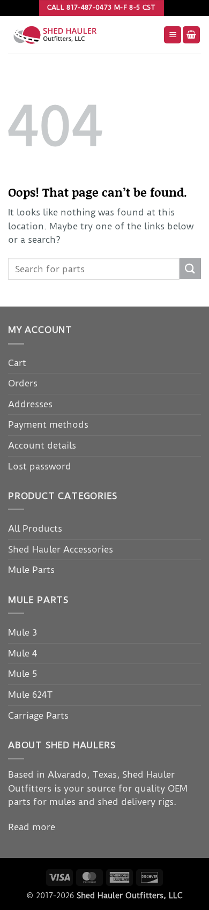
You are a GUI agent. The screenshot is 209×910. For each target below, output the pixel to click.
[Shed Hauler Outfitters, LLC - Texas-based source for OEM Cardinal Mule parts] (81, 35)
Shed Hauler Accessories (60, 549)
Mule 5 (22, 673)
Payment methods (48, 424)
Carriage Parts (38, 715)
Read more (31, 827)
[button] (172, 35)
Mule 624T (30, 694)
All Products (35, 528)
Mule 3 (22, 632)
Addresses (30, 404)
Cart (17, 362)
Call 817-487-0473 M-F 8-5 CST (101, 7)
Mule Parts (31, 569)
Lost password (39, 466)
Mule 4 (22, 653)
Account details (42, 445)
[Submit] (190, 268)
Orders (23, 383)
